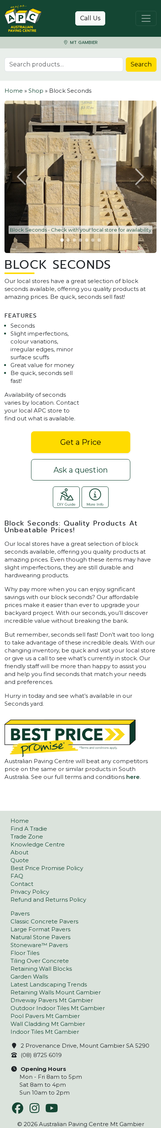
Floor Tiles (24, 952)
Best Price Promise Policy (46, 868)
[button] (22, 176)
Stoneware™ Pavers (39, 945)
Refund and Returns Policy (48, 899)
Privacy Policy (29, 891)
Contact (21, 883)
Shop (35, 90)
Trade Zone (26, 836)
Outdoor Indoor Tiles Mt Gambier (57, 1008)
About (19, 852)
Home (13, 90)
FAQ (16, 876)
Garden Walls (29, 976)
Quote (19, 860)
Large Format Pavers (40, 929)
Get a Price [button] (80, 442)
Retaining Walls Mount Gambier (55, 992)
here (133, 776)
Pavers (20, 913)
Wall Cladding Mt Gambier (47, 1023)
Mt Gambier (83, 42)
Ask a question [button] (81, 469)
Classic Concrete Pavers (44, 921)
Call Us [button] (90, 18)
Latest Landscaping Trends (48, 984)
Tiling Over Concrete (39, 960)
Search (141, 64)
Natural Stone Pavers (40, 937)
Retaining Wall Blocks (41, 968)
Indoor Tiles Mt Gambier (44, 1031)
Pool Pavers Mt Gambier (45, 1016)
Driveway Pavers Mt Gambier (51, 1000)
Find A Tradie (28, 828)
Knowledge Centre (37, 844)
